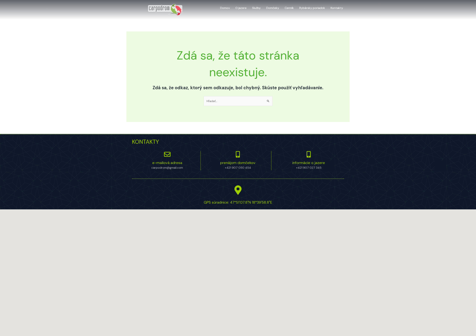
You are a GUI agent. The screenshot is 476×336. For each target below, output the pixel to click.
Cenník (289, 8)
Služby (256, 8)
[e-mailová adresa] (167, 154)
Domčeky (272, 8)
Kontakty (337, 8)
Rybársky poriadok (312, 8)
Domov (225, 8)
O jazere (241, 8)
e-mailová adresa (167, 162)
